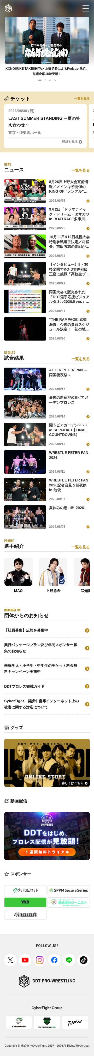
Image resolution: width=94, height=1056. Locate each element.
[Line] (69, 960)
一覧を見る (82, 98)
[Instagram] (39, 960)
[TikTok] (83, 960)
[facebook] (54, 960)
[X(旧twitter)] (10, 960)
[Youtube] (25, 960)
